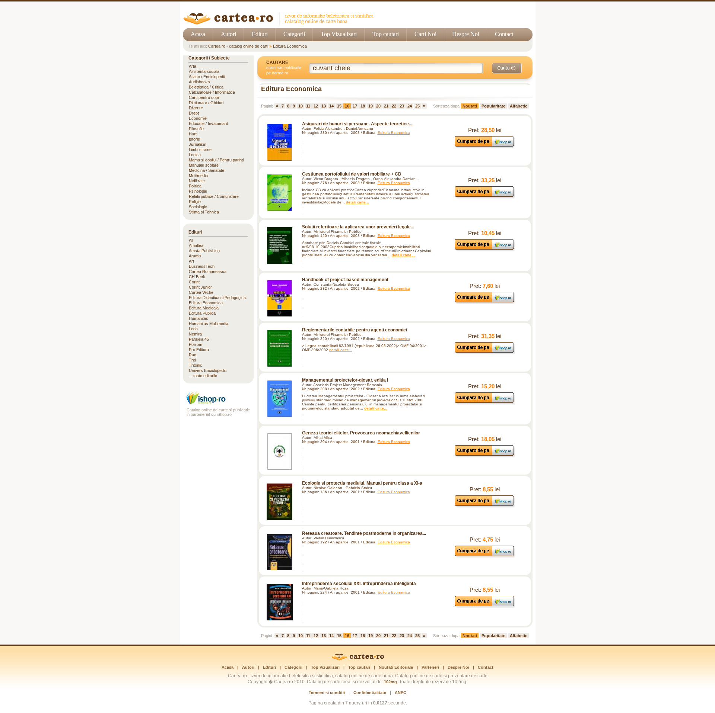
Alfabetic (518, 106)
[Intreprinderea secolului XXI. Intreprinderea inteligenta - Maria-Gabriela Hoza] (279, 602)
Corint (194, 282)
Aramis (195, 256)
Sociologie (198, 207)
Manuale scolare (204, 165)
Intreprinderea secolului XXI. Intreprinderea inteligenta (359, 583)
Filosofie (196, 128)
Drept (194, 113)
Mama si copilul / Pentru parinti (216, 160)
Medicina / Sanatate (206, 170)
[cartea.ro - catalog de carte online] (281, 23)
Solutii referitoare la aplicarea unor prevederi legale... (358, 226)
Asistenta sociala (204, 71)
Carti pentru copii (204, 97)
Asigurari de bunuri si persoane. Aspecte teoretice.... (357, 123)
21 (386, 106)
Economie (198, 118)
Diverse (196, 108)
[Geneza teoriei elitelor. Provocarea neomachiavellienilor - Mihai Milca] (279, 451)
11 (308, 106)
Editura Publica (202, 313)
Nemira (195, 334)
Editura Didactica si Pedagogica (217, 297)
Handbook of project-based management (345, 279)
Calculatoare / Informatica (212, 92)
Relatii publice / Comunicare (214, 196)
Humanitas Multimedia (208, 323)
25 (417, 106)
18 (362, 106)
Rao (192, 355)
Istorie (194, 139)
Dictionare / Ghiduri (206, 102)
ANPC (400, 692)
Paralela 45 (199, 339)
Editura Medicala (204, 308)
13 (323, 106)
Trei (192, 360)
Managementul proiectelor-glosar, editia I (345, 380)
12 (316, 106)
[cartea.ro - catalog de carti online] (357, 659)
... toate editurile (203, 375)
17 (355, 106)
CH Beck (197, 276)
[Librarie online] (218, 403)
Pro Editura (199, 349)
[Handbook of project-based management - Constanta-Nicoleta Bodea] (279, 298)
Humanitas (198, 318)
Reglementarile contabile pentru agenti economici (354, 330)
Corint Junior (200, 287)
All (191, 240)
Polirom (195, 344)
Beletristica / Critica (206, 87)
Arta (192, 66)
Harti (193, 134)
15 (339, 106)
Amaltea (196, 245)
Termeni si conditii (327, 692)
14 (331, 106)
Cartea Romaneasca (207, 271)
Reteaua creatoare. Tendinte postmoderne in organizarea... (364, 533)
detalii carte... (357, 202)
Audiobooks (199, 82)
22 (394, 106)
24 (409, 106)
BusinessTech (201, 266)
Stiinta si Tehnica (204, 212)
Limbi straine (200, 149)
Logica (195, 154)
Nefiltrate (197, 181)
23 (402, 106)
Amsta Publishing (204, 250)
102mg (390, 682)
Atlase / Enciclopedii (207, 76)
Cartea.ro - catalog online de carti (238, 46)
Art (191, 261)
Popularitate (493, 106)
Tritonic (195, 365)
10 (300, 106)
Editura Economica (290, 46)
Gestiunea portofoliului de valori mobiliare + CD (351, 174)
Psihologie (198, 191)
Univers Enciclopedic (208, 370)
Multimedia (198, 175)
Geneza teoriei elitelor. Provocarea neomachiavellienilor (361, 433)
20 (378, 106)
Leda (193, 329)
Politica (195, 186)
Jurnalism (197, 144)
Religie (195, 201)
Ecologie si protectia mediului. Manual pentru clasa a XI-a (362, 483)
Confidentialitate (369, 692)
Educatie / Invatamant (208, 123)
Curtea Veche (201, 292)
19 (370, 106)
